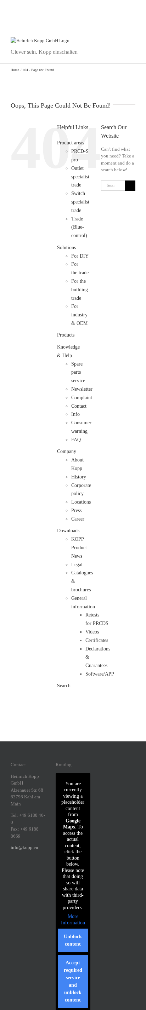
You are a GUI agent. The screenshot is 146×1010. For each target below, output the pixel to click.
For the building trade (79, 290)
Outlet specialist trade (80, 177)
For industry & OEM (79, 315)
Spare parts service (78, 372)
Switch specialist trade (80, 202)
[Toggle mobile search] (120, 41)
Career (77, 519)
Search (64, 685)
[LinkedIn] (31, 872)
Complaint (81, 397)
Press (76, 510)
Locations (81, 502)
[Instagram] (22, 872)
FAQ (76, 439)
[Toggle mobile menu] (132, 41)
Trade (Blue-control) (79, 227)
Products (65, 335)
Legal (77, 564)
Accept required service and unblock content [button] (73, 981)
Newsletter (81, 389)
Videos (92, 632)
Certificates (96, 640)
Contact (78, 406)
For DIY (80, 256)
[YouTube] (22, 883)
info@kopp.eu (24, 847)
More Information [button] (73, 919)
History (78, 477)
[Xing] (40, 872)
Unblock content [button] (73, 940)
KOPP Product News (79, 547)
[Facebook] (13, 872)
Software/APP (99, 674)
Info (75, 414)
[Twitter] (13, 883)
